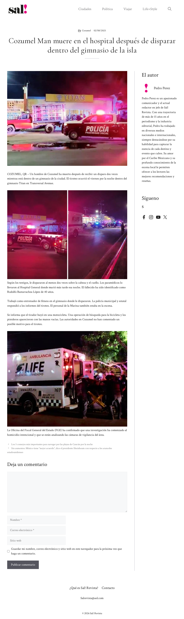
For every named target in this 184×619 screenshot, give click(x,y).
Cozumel (86, 30)
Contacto (108, 588)
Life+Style (150, 9)
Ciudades (84, 9)
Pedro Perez (162, 88)
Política (107, 9)
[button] (169, 9)
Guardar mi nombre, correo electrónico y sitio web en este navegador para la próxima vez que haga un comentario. (66, 551)
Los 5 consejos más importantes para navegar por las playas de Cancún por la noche (52, 444)
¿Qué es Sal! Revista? (84, 588)
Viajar (127, 9)
